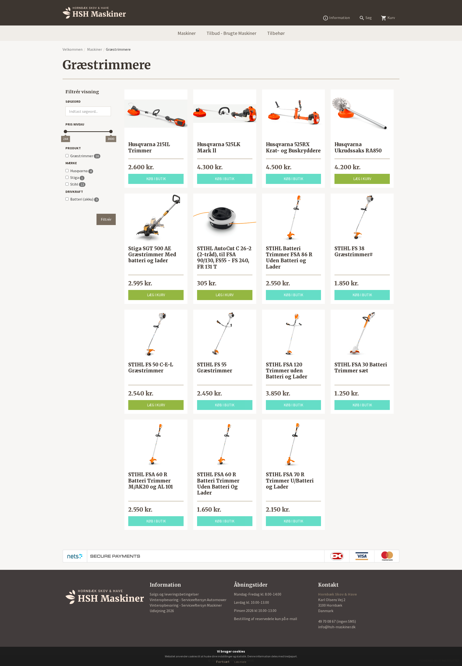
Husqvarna (81, 170)
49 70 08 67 (327, 621)
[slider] (65, 131)
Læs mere (240, 662)
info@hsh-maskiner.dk (336, 626)
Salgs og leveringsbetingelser (174, 594)
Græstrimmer (84, 155)
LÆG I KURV (362, 178)
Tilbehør (276, 33)
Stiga (76, 177)
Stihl (77, 184)
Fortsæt (223, 662)
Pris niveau (74, 124)
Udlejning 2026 (162, 610)
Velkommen (73, 49)
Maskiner (187, 33)
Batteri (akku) (83, 199)
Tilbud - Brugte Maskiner (231, 33)
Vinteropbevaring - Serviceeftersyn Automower (188, 599)
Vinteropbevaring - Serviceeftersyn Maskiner (186, 605)
